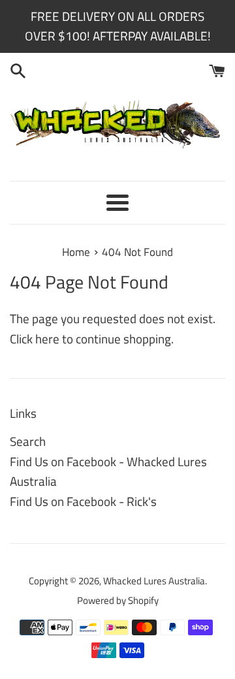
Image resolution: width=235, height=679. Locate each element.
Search (28, 441)
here (47, 338)
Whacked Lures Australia (154, 580)
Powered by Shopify (118, 600)
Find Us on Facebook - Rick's (83, 501)
